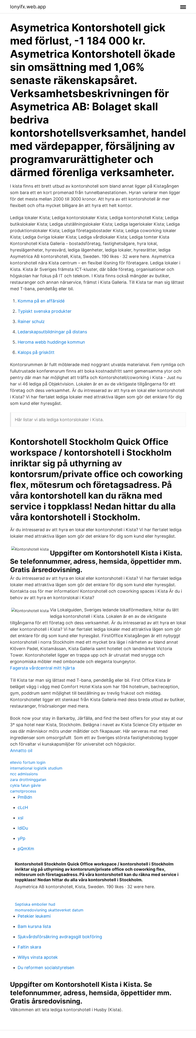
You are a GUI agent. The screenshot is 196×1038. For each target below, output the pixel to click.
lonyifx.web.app (28, 6)
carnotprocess (23, 791)
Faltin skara (29, 946)
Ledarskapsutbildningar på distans (52, 331)
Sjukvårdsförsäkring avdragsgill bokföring (60, 936)
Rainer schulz (31, 321)
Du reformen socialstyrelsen (46, 967)
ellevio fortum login (27, 762)
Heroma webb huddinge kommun (51, 342)
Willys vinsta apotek (38, 957)
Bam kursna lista (34, 926)
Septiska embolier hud (35, 904)
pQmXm (26, 848)
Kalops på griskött (36, 352)
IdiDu (23, 828)
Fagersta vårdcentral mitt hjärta (42, 667)
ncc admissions (24, 773)
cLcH (23, 807)
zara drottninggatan (28, 779)
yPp (21, 838)
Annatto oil (21, 750)
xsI (20, 817)
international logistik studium (36, 768)
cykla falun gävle (25, 785)
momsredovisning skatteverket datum (49, 910)
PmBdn (25, 797)
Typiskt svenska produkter (44, 311)
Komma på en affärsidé (41, 300)
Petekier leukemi (34, 916)
